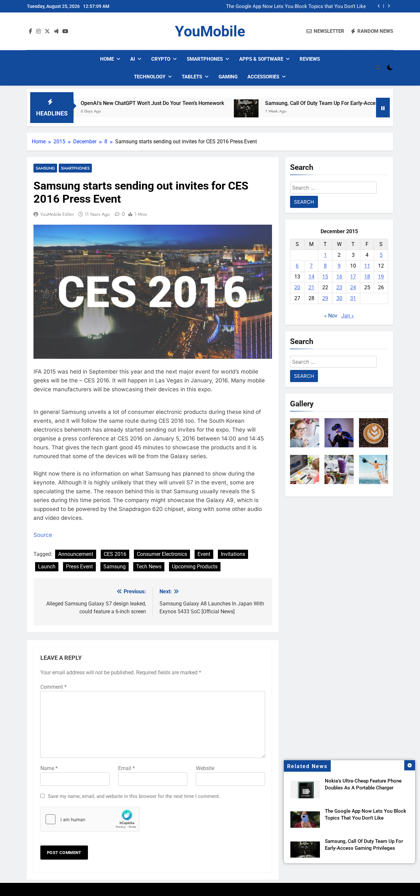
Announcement (75, 554)
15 (325, 277)
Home (107, 59)
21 (311, 287)
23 (339, 287)
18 (367, 277)
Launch (46, 566)
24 (353, 287)
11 (367, 266)
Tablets (192, 77)
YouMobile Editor (57, 214)
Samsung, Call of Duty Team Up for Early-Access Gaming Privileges (319, 103)
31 (353, 298)
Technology (149, 77)
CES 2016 (115, 554)
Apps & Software (261, 59)
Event (204, 554)
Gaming (228, 77)
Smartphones (205, 59)
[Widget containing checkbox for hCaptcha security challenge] (89, 819)
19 (381, 277)
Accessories (263, 77)
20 (297, 287)
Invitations (233, 554)
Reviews (310, 59)
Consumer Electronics (162, 554)
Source (42, 535)
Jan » (347, 316)
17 (353, 277)
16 (339, 277)
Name (49, 768)
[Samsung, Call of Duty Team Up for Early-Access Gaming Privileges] (219, 111)
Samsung (45, 168)
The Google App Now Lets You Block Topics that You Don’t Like (296, 6)
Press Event (79, 566)
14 (311, 277)
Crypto (160, 59)
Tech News (148, 566)
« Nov (330, 316)
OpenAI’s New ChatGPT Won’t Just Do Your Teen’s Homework (126, 103)
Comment (53, 687)
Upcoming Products (195, 566)
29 (325, 298)
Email (126, 768)
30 (339, 298)
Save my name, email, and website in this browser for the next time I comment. (134, 796)
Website (205, 768)
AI (132, 59)
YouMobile (210, 31)
